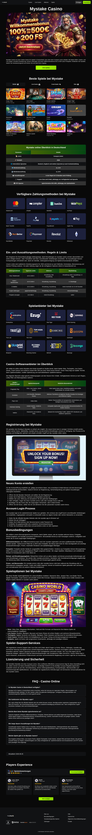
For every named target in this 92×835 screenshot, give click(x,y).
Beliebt (14, 84)
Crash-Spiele (55, 84)
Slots (75, 84)
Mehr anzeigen (46, 798)
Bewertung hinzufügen (77, 772)
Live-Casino (34, 84)
